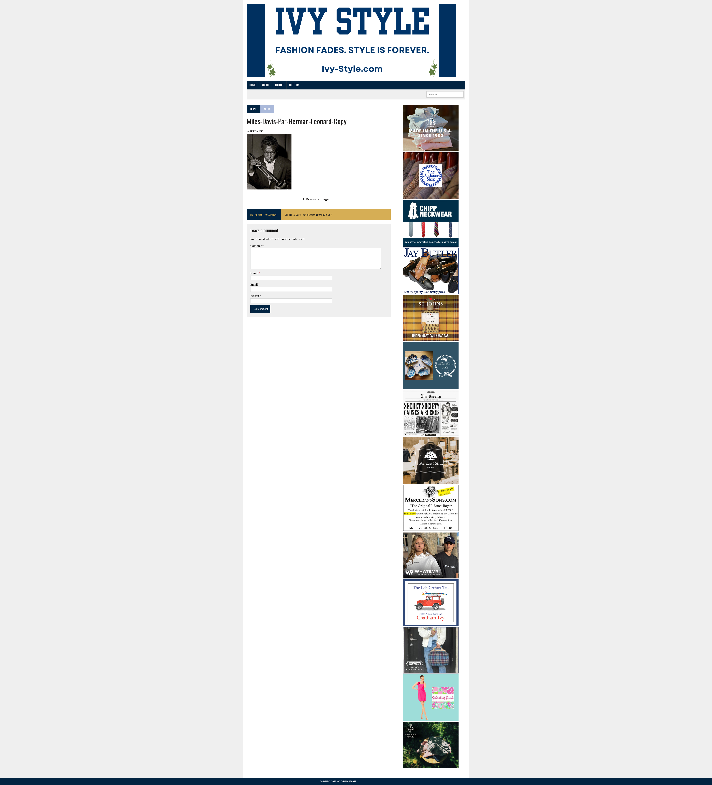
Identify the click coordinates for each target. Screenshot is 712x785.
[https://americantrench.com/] (431, 481)
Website (255, 296)
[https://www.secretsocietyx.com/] (431, 434)
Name (254, 273)
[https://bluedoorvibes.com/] (431, 386)
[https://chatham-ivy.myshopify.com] (431, 624)
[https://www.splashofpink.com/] (431, 719)
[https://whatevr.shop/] (431, 576)
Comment (257, 246)
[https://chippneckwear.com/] (431, 244)
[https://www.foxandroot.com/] (431, 766)
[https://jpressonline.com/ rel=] (431, 149)
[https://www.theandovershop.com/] (431, 196)
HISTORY (294, 85)
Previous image (317, 199)
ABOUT (265, 85)
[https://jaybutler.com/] (431, 291)
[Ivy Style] (351, 40)
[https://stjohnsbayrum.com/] (431, 339)
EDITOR (279, 85)
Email (254, 284)
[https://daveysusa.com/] (431, 671)
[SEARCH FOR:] (445, 94)
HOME (252, 85)
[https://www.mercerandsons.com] (431, 529)
